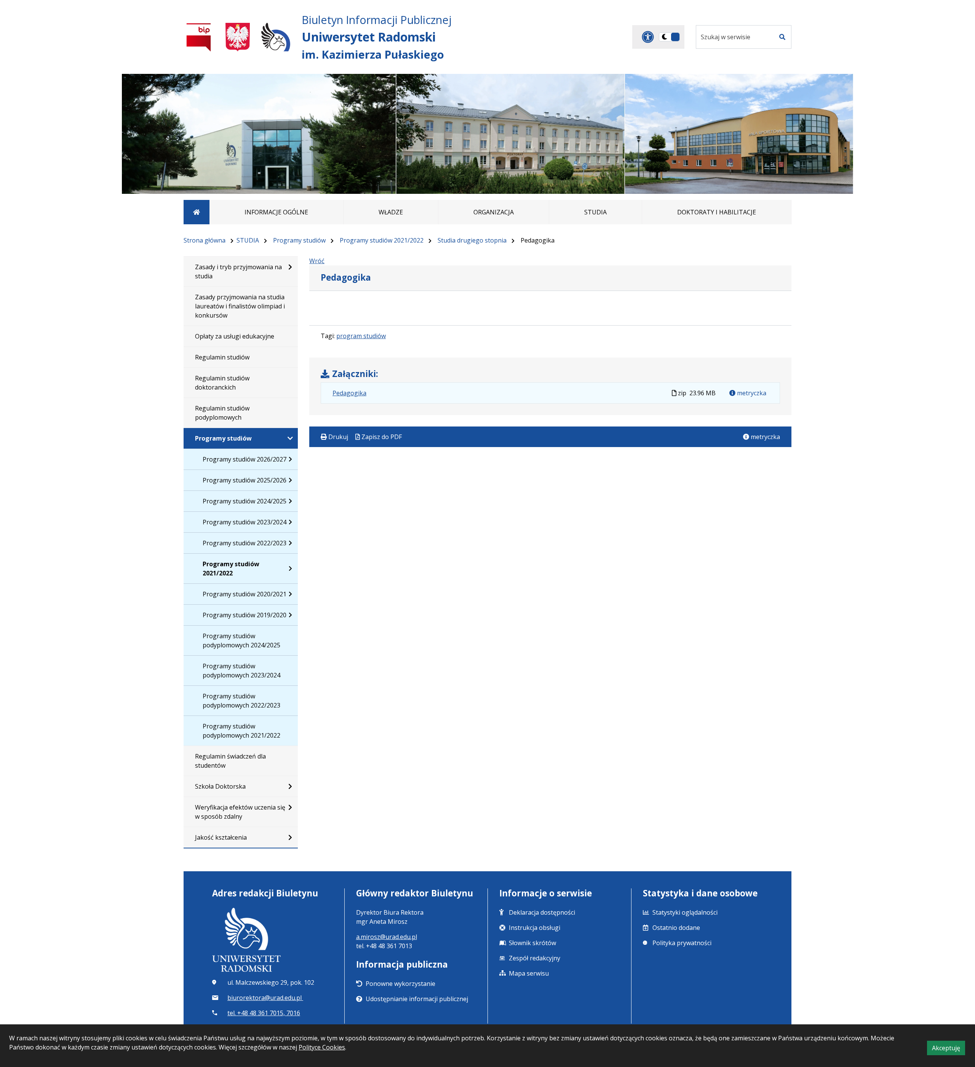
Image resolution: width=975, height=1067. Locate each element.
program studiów (361, 336)
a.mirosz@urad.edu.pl (386, 937)
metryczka (750, 393)
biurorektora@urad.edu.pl (265, 998)
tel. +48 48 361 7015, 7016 (263, 1013)
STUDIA (248, 240)
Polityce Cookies (322, 1047)
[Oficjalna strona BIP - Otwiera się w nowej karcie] (199, 37)
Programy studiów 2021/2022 (382, 240)
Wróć (316, 261)
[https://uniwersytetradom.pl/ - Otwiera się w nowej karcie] (276, 37)
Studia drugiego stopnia (472, 240)
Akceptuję (948, 1049)
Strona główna (204, 240)
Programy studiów (299, 240)
